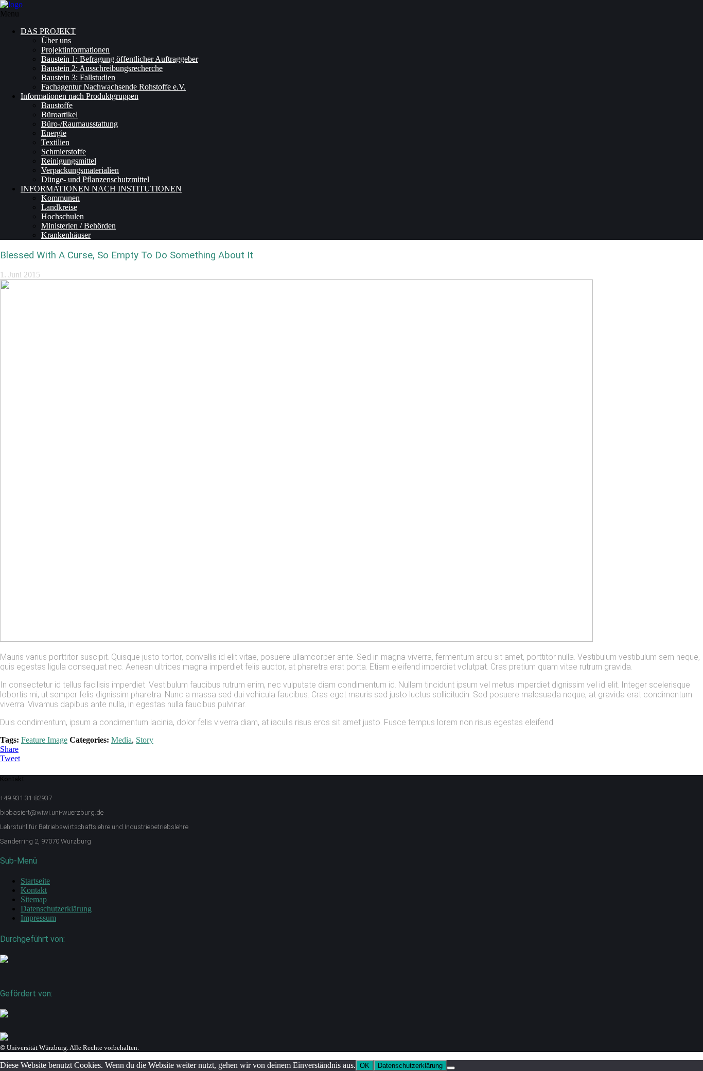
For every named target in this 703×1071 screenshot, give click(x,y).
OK (365, 1065)
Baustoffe (57, 105)
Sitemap (34, 899)
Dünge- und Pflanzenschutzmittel (95, 179)
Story (144, 739)
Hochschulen (62, 216)
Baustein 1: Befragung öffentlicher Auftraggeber (119, 59)
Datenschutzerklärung (56, 908)
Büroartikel (59, 114)
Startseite (35, 880)
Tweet (10, 758)
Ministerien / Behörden (78, 225)
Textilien (55, 142)
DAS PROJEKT (48, 31)
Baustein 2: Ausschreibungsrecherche (102, 68)
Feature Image (44, 739)
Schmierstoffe (63, 151)
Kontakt (34, 890)
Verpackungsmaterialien (80, 170)
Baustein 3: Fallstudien (78, 77)
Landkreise (59, 207)
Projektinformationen (75, 49)
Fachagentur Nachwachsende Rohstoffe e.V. (113, 86)
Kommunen (60, 198)
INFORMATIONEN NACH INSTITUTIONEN (101, 188)
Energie (53, 133)
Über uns (56, 40)
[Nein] (451, 1067)
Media (121, 739)
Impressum (38, 918)
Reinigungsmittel (68, 160)
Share (9, 749)
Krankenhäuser (66, 235)
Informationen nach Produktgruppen (79, 96)
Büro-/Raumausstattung (79, 123)
